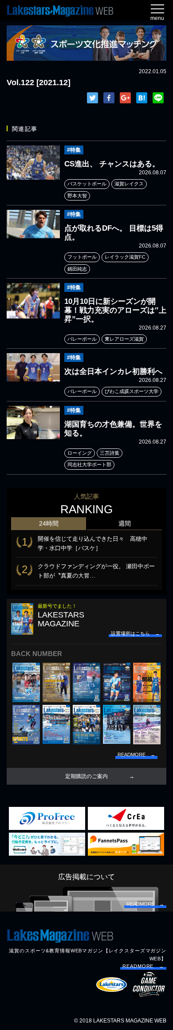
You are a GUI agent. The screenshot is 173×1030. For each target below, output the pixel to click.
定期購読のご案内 (86, 776)
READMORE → (143, 966)
